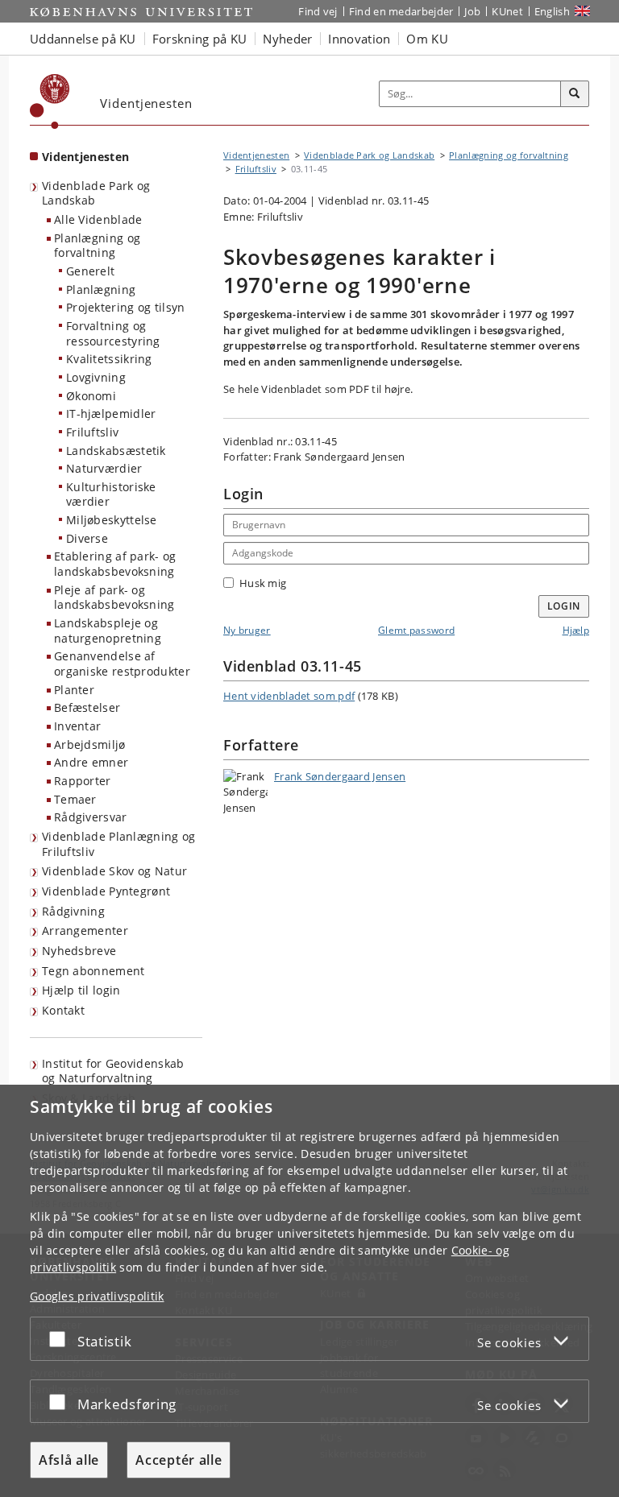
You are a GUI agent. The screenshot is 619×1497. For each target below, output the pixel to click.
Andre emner (91, 762)
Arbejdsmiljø (90, 744)
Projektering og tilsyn (125, 307)
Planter (74, 689)
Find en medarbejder (401, 11)
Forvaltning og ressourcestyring (113, 333)
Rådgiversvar (90, 817)
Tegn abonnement (93, 970)
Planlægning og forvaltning (97, 245)
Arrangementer (85, 930)
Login (564, 606)
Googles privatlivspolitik (97, 1296)
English (552, 11)
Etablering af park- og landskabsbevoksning (115, 563)
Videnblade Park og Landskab (96, 193)
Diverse (87, 538)
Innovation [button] (359, 39)
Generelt (90, 271)
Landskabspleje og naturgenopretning (107, 630)
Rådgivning (73, 911)
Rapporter (82, 780)
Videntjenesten (85, 156)
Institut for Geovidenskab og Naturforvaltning (113, 1071)
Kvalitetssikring (109, 358)
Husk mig (262, 583)
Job (472, 11)
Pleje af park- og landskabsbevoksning (114, 597)
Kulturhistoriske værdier (111, 494)
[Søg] (574, 94)
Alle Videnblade (98, 219)
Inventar (77, 726)
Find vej (317, 11)
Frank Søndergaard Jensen (339, 776)
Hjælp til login (81, 990)
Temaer (75, 799)
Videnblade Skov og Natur (114, 871)
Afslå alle (69, 1460)
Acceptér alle (178, 1460)
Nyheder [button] (287, 39)
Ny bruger (247, 630)
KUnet (507, 11)
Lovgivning (96, 377)
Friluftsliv (92, 432)
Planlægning (100, 289)
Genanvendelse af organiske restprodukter (122, 663)
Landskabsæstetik (116, 450)
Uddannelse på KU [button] (83, 39)
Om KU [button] (427, 39)
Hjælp (576, 630)
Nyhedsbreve (79, 950)
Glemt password (416, 630)
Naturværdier (104, 468)
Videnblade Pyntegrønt (106, 891)
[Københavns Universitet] (50, 101)
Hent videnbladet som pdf (289, 696)
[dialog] (309, 1291)
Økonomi (91, 395)
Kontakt (63, 1010)
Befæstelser (87, 707)
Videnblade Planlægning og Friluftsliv (119, 844)
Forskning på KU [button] (199, 39)
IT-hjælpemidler (111, 413)
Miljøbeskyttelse (111, 519)
